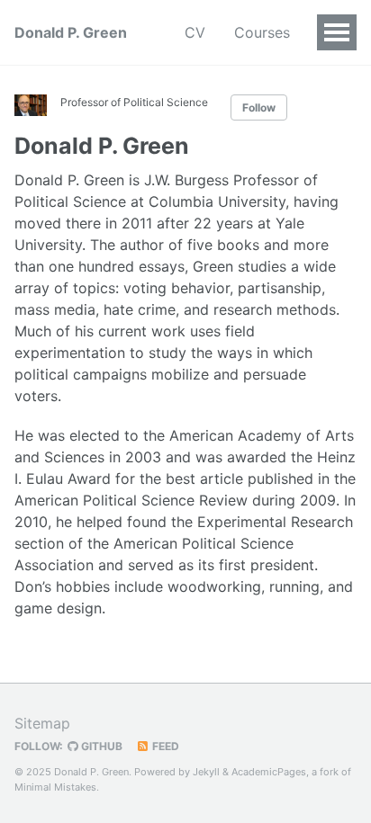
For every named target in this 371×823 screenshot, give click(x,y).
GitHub (100, 746)
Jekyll (206, 771)
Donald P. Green (70, 32)
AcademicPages (268, 771)
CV (195, 32)
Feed (164, 746)
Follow (259, 107)
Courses (262, 32)
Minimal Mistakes (55, 787)
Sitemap (42, 723)
